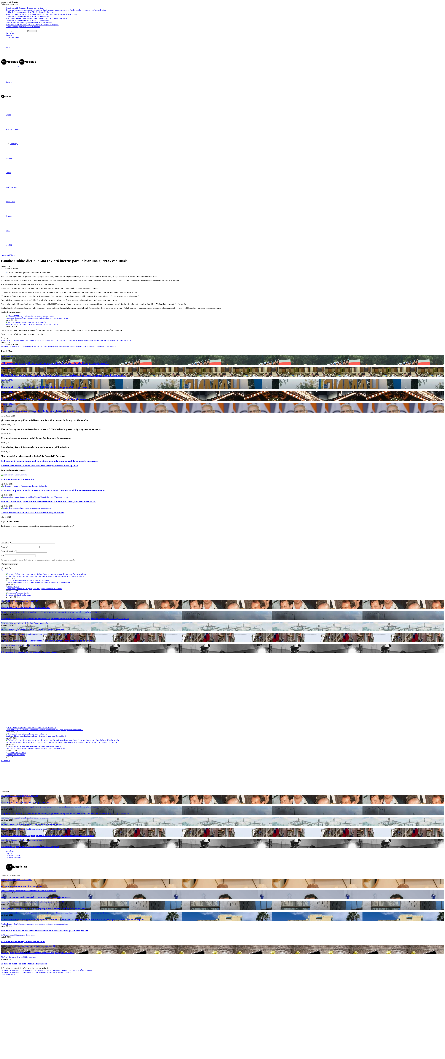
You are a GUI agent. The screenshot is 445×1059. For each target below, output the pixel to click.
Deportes (9, 216)
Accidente (12, 340)
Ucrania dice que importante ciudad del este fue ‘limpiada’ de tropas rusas (45, 387)
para (97, 340)
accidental (4, 340)
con (17, 340)
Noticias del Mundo (13, 129)
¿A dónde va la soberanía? (15, 755)
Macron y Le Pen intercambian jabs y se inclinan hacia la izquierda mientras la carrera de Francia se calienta (45, 576)
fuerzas (64, 340)
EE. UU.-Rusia (44, 340)
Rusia (107, 340)
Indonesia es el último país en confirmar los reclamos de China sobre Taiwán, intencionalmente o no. (48, 501)
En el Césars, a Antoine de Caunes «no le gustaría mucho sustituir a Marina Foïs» (35, 748)
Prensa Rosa (10, 202)
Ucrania (119, 340)
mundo (86, 340)
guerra (70, 340)
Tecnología (14, 144)
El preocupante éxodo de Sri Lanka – (19, 595)
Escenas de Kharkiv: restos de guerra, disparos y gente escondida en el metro (34, 589)
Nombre (4, 547)
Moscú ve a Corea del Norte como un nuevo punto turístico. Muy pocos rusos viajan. (37, 18)
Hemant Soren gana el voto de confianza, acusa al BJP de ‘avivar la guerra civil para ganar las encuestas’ (63, 375)
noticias (92, 340)
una (123, 340)
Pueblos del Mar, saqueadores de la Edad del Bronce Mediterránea (30, 12)
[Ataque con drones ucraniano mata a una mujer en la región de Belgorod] (26, 322)
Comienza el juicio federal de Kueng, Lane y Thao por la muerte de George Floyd (36, 736)
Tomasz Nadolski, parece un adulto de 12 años (23, 27)
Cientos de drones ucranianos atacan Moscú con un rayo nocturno (32, 512)
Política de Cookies (13, 855)
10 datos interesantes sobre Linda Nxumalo (21, 886)
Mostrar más (5, 761)
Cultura (8, 173)
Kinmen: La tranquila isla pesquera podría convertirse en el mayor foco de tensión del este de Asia (41, 14)
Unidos (128, 340)
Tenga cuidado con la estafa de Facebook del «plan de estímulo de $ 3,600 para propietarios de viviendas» (44, 730)
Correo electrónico (8, 551)
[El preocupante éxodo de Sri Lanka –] (17, 593)
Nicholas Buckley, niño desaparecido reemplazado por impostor (29, 23)
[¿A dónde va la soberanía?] (16, 753)
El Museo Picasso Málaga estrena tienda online (23, 941)
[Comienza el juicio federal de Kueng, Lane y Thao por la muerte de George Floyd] (26, 734)
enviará (52, 340)
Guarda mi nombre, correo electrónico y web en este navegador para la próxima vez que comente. (39, 560)
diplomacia (34, 340)
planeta (102, 340)
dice (27, 340)
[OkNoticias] (18, 66)
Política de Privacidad (13, 857)
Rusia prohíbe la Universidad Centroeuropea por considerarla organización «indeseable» (43, 908)
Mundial (81, 340)
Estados (59, 340)
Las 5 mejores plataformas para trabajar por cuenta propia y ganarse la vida (37, 952)
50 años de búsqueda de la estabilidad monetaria (24, 963)
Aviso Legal (10, 851)
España (8, 115)
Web (2, 555)
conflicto (23, 340)
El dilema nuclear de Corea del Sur (17, 479)
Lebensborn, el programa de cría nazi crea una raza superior (27, 16)
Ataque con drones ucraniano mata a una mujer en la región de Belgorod (32, 25)
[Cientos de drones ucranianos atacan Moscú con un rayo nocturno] (26, 508)
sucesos (112, 340)
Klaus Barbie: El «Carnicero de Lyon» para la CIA (24, 8)
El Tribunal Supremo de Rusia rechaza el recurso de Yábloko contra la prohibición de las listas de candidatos (53, 490)
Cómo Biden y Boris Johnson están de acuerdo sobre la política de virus (43, 398)
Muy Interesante (11, 187)
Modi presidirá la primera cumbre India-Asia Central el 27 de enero (41, 410)
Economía (9, 158)
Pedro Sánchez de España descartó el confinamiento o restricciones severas (36, 897)
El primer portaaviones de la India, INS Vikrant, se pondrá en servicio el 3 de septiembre (38, 582)
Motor (8, 231)
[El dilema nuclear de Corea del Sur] (14, 475)
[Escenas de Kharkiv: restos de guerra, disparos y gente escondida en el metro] (12, 587)
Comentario (6, 543)
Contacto (9, 853)
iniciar (75, 340)
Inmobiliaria (10, 245)
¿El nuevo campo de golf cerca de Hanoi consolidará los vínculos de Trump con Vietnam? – (55, 363)
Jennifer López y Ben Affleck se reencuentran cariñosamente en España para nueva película (44, 930)
